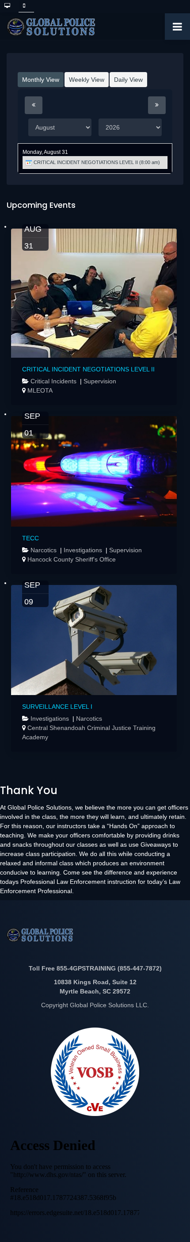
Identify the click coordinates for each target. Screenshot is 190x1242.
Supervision (100, 381)
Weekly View (86, 79)
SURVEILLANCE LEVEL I (57, 706)
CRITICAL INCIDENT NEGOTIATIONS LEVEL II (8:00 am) (96, 162)
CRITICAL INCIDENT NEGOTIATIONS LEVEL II (88, 369)
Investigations (84, 550)
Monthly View (40, 79)
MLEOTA (40, 390)
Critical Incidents (54, 381)
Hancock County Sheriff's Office (71, 559)
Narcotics (44, 550)
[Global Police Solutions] (51, 27)
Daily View (128, 79)
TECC (30, 538)
